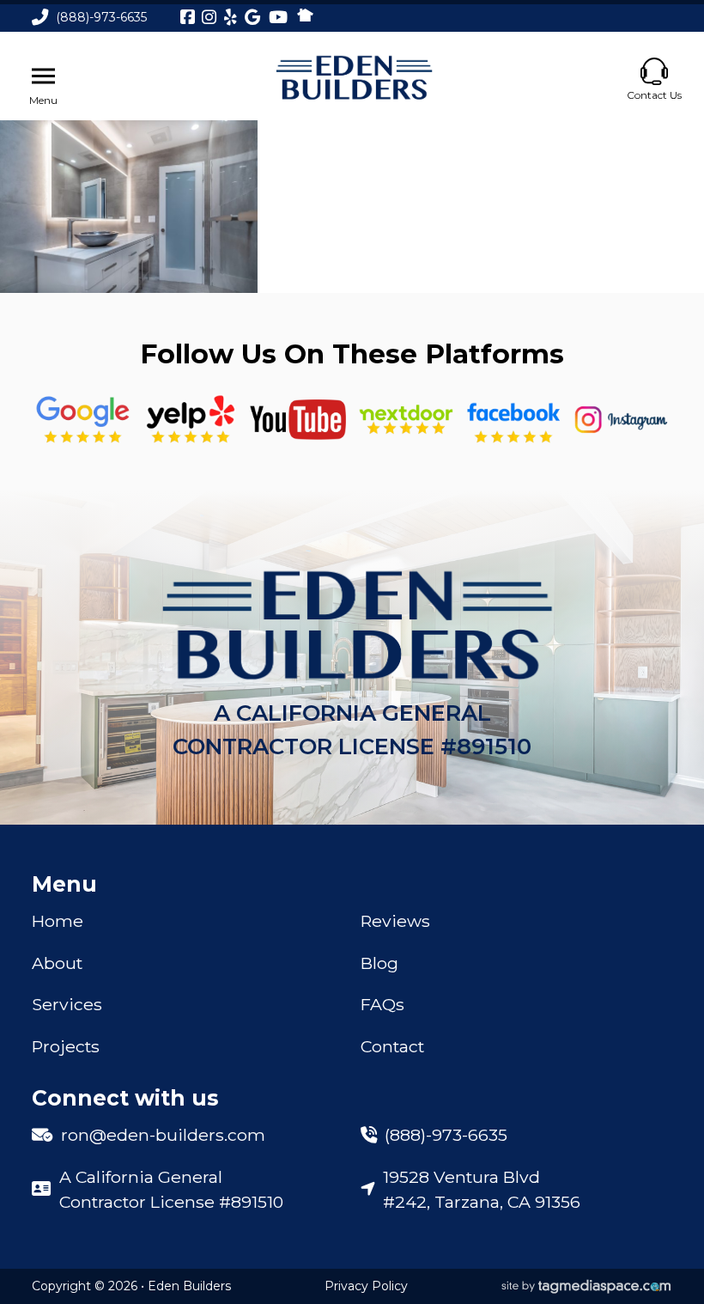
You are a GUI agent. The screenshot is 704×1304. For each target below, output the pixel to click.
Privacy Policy (366, 1286)
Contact (392, 1046)
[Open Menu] (43, 76)
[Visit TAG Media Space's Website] (586, 1286)
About (57, 963)
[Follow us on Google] (83, 419)
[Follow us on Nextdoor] (298, 419)
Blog (379, 963)
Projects (66, 1046)
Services (67, 1004)
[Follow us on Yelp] (191, 419)
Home (57, 921)
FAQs (382, 1004)
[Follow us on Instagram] (622, 419)
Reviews (395, 921)
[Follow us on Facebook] (513, 419)
